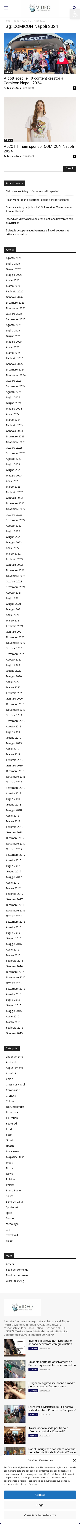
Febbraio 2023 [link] (14, 492)
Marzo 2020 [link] (13, 687)
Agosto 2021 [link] (13, 592)
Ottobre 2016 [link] (14, 916)
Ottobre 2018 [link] (14, 782)
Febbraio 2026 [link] (14, 291)
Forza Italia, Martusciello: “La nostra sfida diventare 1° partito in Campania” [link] (52, 1408)
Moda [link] (9, 1162)
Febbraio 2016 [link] (14, 960)
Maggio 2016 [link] (14, 944)
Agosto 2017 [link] (13, 860)
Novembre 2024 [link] (15, 375)
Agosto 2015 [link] (13, 994)
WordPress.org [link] (15, 1281)
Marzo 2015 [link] (13, 1022)
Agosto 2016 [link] (13, 927)
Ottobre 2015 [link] (14, 983)
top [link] (8, 1229)
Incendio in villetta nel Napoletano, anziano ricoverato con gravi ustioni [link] (39, 221)
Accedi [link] (10, 1264)
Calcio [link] (9, 1079)
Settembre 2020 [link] (15, 654)
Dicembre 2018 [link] (15, 771)
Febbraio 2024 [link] (14, 425)
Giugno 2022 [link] (13, 537)
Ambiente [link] (11, 1062)
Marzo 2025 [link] (13, 353)
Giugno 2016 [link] (13, 938)
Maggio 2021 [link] (14, 609)
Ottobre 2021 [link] (14, 581)
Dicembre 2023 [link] (15, 436)
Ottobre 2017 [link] (14, 849)
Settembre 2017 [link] (15, 854)
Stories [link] (10, 1218)
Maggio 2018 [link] (14, 810)
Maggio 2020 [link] (14, 676)
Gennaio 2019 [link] (14, 765)
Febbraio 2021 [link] (14, 626)
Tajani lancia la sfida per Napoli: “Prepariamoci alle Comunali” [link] (48, 1429)
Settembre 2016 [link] (15, 921)
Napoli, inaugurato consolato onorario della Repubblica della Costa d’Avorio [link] (52, 1450)
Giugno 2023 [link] (13, 470)
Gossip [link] (10, 1140)
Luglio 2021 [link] (13, 598)
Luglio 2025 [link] (13, 330)
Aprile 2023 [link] (12, 481)
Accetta (40, 1494)
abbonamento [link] (14, 1056)
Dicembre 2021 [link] (15, 570)
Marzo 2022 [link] (13, 553)
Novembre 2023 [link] (15, 442)
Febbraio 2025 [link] (14, 358)
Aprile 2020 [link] (12, 682)
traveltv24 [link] (12, 1235)
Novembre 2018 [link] (15, 776)
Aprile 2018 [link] (12, 815)
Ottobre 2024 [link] (14, 380)
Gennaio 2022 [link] (14, 564)
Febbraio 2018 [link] (14, 827)
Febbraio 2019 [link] (14, 760)
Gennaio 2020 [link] (14, 698)
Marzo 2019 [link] (13, 754)
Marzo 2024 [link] (13, 419)
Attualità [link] (11, 1073)
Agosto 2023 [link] (13, 458)
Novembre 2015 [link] (15, 977)
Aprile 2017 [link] (12, 882)
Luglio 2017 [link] (13, 866)
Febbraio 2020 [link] (14, 693)
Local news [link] (13, 1151)
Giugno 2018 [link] (13, 804)
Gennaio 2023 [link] (14, 498)
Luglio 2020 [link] (13, 665)
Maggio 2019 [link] (14, 743)
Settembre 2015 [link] (15, 988)
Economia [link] (12, 1112)
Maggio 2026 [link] (14, 274)
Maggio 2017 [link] (14, 877)
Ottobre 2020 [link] (14, 648)
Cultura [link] (8, 72)
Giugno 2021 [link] (13, 603)
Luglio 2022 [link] (13, 531)
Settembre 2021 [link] (15, 587)
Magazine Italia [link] (15, 1157)
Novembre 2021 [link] (15, 576)
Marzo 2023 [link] (13, 486)
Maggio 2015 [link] (14, 1011)
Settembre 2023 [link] (15, 453)
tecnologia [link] (12, 1224)
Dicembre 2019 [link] (15, 704)
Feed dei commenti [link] (17, 1275)
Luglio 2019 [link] (13, 732)
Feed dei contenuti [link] (17, 1269)
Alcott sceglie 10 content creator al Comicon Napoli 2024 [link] (34, 80)
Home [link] (7, 20)
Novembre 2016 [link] (15, 910)
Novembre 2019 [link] (15, 709)
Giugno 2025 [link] (13, 336)
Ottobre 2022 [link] (14, 514)
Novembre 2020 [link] (15, 643)
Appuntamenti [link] (14, 1067)
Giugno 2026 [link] (13, 269)
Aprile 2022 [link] (12, 548)
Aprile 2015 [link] (12, 1016)
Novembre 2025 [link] (15, 308)
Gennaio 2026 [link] (14, 297)
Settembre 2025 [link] (15, 319)
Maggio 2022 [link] (14, 542)
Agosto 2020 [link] (13, 659)
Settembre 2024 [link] (15, 386)
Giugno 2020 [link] (13, 670)
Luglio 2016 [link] (13, 933)
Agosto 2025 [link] (13, 325)
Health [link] (10, 1146)
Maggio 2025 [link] (14, 341)
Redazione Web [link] (12, 87)
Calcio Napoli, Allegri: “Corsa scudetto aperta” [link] (32, 191)
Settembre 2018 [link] (15, 788)
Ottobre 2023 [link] (14, 447)
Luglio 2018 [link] (13, 799)
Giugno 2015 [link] (13, 1005)
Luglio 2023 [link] (13, 464)
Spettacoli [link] (12, 1207)
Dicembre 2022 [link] (15, 503)
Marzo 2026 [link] (13, 286)
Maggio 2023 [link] (14, 475)
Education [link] (12, 1118)
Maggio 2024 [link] (14, 408)
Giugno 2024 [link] (13, 403)
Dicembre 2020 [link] (15, 637)
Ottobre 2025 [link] (14, 313)
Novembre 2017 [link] (15, 843)
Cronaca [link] (11, 1095)
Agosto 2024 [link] (13, 392)
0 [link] (74, 88)
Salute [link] (9, 1196)
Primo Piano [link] (13, 1190)
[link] (75, 14)
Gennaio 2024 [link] (14, 431)
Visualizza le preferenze (40, 1515)
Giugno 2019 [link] (13, 737)
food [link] (9, 1129)
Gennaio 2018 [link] (14, 832)
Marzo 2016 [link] (13, 955)
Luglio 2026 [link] (13, 263)
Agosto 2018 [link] (13, 793)
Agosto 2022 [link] (13, 525)
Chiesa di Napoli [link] (15, 1084)
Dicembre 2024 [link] (15, 369)
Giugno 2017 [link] (13, 871)
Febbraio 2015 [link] (14, 1027)
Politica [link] (10, 1179)
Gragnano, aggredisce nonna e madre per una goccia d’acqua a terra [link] (52, 1384)
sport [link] (9, 1212)
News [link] (9, 1168)
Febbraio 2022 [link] (14, 559)
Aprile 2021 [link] (12, 615)
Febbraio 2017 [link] (14, 893)
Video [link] (9, 1240)
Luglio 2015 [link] (13, 999)
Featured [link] (11, 1123)
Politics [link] (10, 1185)
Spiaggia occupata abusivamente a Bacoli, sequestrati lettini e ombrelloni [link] (37, 232)
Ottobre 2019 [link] (14, 715)
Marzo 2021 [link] (13, 620)
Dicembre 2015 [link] (15, 972)
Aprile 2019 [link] (12, 748)
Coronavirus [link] (13, 1090)
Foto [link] (9, 1134)
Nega (40, 1505)
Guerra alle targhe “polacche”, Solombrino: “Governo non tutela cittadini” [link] (39, 209)
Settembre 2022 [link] (15, 520)
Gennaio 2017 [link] (14, 899)
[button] (74, 1460)
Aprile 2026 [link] (12, 280)
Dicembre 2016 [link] (15, 905)
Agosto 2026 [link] (13, 258)
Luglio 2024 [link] (13, 397)
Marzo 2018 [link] (13, 821)
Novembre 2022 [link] (15, 509)
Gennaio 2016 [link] (14, 966)
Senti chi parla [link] (14, 1201)
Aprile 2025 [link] (12, 347)
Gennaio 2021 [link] (14, 631)
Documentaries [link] (15, 1107)
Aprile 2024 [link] (12, 414)
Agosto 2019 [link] (13, 726)
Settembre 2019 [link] (15, 721)
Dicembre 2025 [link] (15, 302)
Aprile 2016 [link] (12, 949)
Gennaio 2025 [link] (14, 364)
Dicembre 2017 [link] (15, 838)
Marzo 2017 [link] (13, 888)
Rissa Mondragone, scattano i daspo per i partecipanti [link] (37, 199)
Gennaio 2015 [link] (14, 1033)
